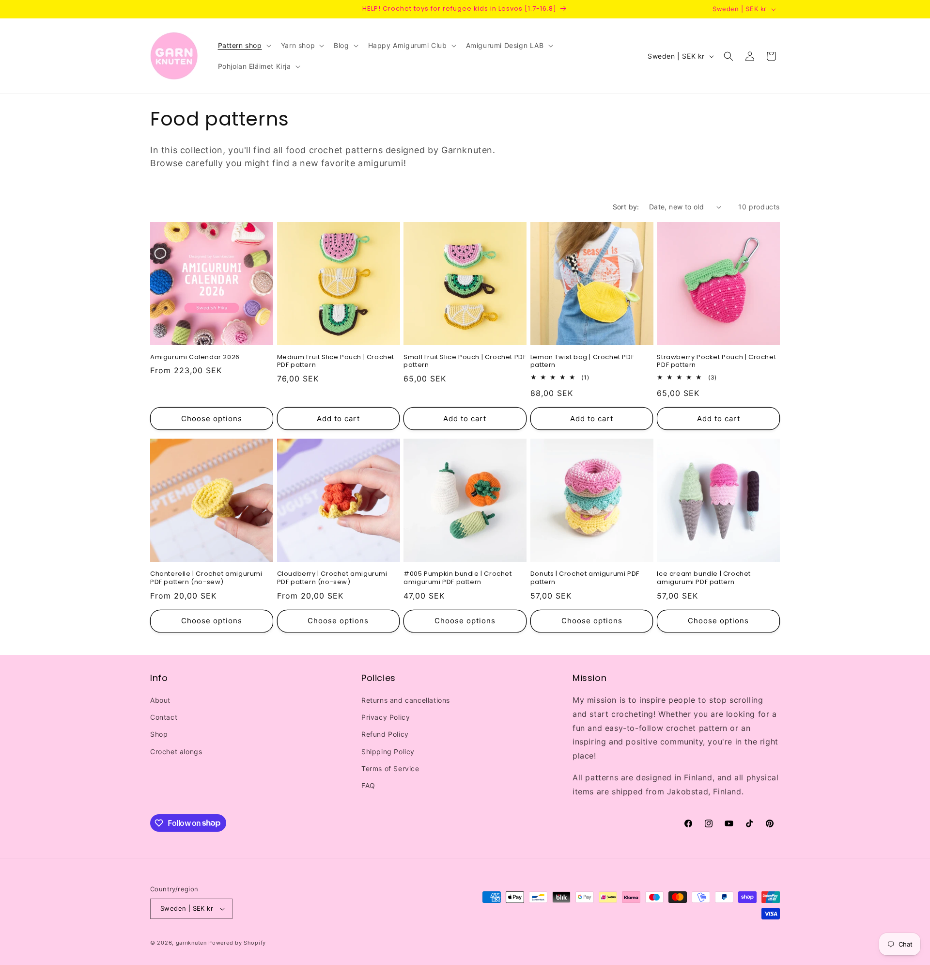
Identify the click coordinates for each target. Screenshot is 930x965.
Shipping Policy (388, 751)
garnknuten (191, 942)
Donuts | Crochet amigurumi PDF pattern (584, 578)
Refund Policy (385, 734)
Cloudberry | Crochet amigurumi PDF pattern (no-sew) (332, 578)
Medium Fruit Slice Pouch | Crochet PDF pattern (335, 361)
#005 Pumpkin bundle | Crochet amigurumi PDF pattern (457, 578)
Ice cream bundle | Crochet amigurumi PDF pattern (704, 578)
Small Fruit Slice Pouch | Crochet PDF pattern (464, 361)
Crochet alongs (176, 751)
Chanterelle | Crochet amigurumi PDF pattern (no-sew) (206, 578)
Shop (159, 734)
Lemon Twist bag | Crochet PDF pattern (582, 361)
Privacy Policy (385, 717)
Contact (163, 717)
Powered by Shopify (237, 942)
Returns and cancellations (405, 700)
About (160, 700)
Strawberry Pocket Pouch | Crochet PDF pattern (716, 361)
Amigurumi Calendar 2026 (195, 357)
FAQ (368, 785)
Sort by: (626, 207)
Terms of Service (390, 768)
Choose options (211, 418)
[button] (243, 45)
